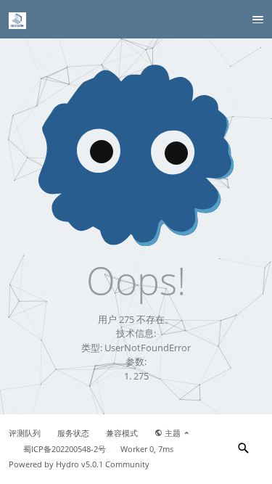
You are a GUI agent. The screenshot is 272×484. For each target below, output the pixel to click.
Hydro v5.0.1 (79, 464)
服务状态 (73, 433)
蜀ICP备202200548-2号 (64, 449)
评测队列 (25, 433)
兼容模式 (122, 433)
